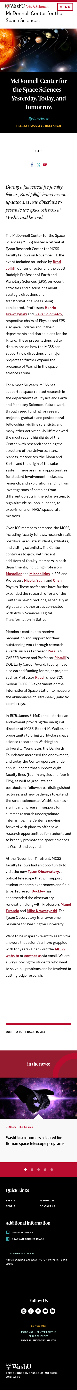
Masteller (14, 574)
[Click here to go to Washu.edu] (18, 1369)
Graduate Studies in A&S (27, 1239)
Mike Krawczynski (42, 911)
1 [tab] (25, 1169)
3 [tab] (38, 1169)
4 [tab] (45, 1169)
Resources (47, 1201)
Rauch (40, 677)
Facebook (31, 1311)
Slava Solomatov (48, 314)
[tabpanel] (38, 1120)
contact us (32, 956)
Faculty (36, 126)
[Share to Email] (45, 166)
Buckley (38, 891)
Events (10, 1201)
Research (53, 126)
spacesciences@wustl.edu (38, 1341)
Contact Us (47, 1206)
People (11, 1206)
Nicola (29, 581)
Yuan (40, 581)
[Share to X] (38, 166)
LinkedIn (52, 1311)
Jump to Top (15, 1032)
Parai (52, 651)
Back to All (36, 1032)
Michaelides (39, 574)
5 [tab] (51, 1169)
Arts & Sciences (22, 1233)
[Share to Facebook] (32, 166)
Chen (57, 581)
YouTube (45, 1311)
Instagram (23, 1311)
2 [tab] (32, 1169)
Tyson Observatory (43, 872)
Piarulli (60, 658)
